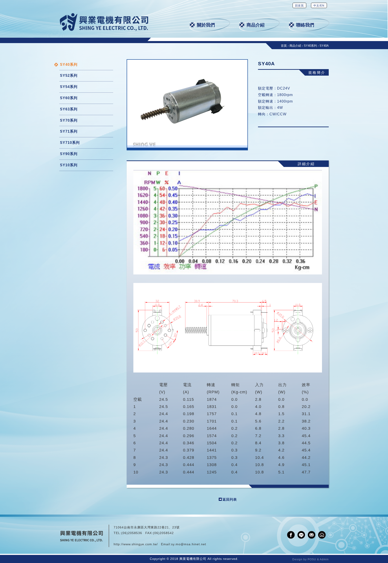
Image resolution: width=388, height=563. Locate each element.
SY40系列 (310, 45)
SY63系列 (68, 109)
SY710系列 (70, 143)
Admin (324, 559)
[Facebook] (291, 535)
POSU (312, 559)
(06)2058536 (131, 533)
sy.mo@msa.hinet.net (188, 544)
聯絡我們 (305, 24)
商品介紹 (256, 24)
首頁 (284, 45)
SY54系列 (68, 87)
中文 (316, 5)
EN (322, 5)
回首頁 (299, 5)
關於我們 (206, 24)
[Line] (301, 535)
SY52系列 (68, 75)
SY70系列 (68, 120)
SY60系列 (68, 98)
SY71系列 (68, 131)
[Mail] (311, 535)
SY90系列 (68, 154)
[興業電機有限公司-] (187, 105)
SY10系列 (68, 165)
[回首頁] (104, 22)
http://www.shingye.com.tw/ (136, 544)
